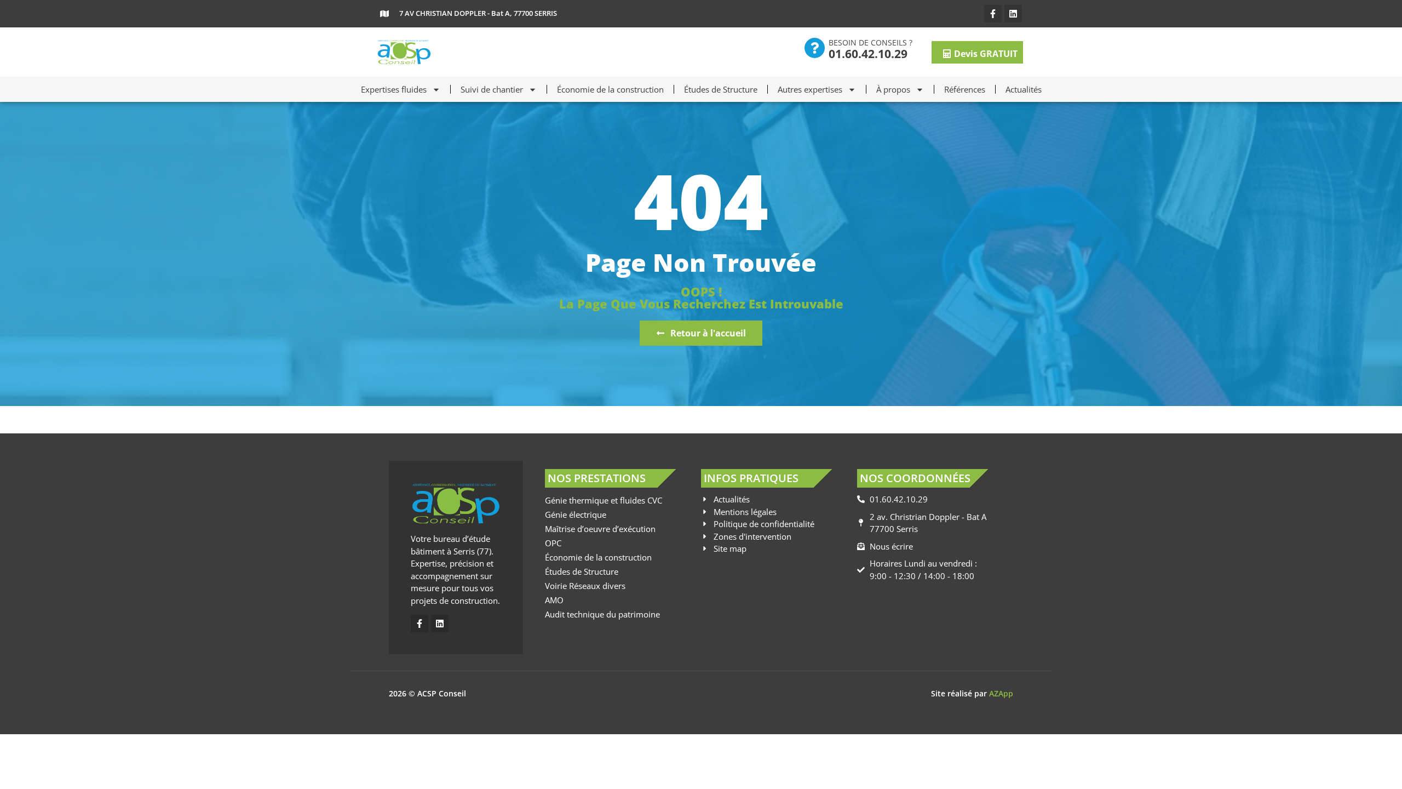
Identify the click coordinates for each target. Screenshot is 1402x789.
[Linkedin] (1013, 13)
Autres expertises (810, 89)
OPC (553, 543)
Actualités (1023, 89)
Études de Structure (720, 89)
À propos (893, 89)
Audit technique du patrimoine (602, 614)
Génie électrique (575, 514)
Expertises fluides (394, 89)
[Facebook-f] (993, 13)
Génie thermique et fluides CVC (603, 500)
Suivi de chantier (492, 89)
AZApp (1001, 693)
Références (964, 89)
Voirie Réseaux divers (585, 585)
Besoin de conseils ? (870, 42)
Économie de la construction (610, 89)
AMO (554, 599)
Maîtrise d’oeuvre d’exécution (600, 528)
